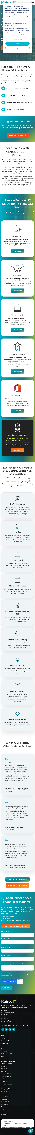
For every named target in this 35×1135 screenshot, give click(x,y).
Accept (17, 43)
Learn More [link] (17, 251)
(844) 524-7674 (8, 1022)
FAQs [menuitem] (2, 1109)
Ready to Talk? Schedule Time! (16, 926)
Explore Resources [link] (17, 135)
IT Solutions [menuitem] (5, 1036)
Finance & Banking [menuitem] (6, 1076)
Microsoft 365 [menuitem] (4, 1051)
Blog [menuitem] (2, 1107)
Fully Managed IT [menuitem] (5, 1038)
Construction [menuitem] (4, 1071)
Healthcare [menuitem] (4, 1079)
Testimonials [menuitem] (4, 1104)
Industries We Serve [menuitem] (8, 1061)
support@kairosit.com (10, 1020)
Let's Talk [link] (18, 450)
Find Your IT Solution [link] (17, 885)
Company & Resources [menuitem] (8, 1089)
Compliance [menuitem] (4, 1046)
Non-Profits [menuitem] (4, 1068)
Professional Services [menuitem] (6, 1084)
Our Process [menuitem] (4, 1096)
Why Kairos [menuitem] (4, 1091)
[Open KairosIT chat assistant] (30, 1131)
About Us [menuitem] (3, 1094)
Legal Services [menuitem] (4, 1081)
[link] (8, 2)
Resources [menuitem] (4, 1099)
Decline (18, 48)
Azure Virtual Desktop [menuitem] (6, 1053)
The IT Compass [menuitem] (5, 1101)
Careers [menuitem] (3, 1112)
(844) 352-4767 (7, 918)
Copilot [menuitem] (3, 1056)
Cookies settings (17, 39)
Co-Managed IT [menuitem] (5, 1041)
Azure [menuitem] (2, 1048)
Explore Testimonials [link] (17, 879)
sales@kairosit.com (8, 916)
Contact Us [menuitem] (5, 1114)
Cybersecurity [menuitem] (4, 1043)
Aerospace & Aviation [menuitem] (6, 1074)
